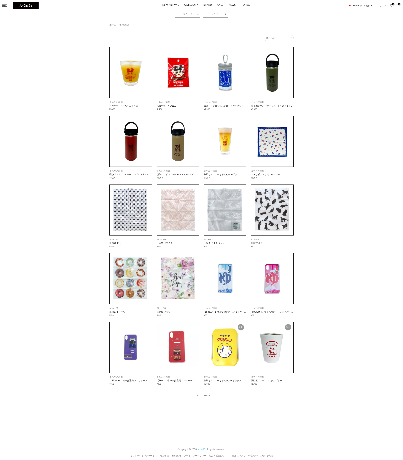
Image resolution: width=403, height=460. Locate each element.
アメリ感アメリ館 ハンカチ (265, 174)
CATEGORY (191, 5)
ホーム (112, 24)
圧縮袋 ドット (116, 243)
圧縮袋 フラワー (165, 311)
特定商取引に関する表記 (260, 455)
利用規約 (176, 455)
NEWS (232, 5)
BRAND (207, 5)
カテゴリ (215, 14)
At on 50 (114, 239)
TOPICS (245, 5)
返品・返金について (219, 455)
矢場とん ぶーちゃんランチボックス (222, 380)
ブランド (187, 14)
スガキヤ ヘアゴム (166, 105)
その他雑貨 (123, 24)
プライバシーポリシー (195, 455)
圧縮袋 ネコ (257, 243)
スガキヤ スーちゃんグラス (123, 105)
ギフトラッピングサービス (143, 455)
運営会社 (164, 455)
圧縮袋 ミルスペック (214, 243)
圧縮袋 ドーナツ (117, 311)
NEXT (207, 395)
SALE (220, 5)
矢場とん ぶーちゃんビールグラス (221, 174)
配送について (238, 455)
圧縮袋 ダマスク (165, 243)
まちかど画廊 (116, 102)
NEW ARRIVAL (170, 5)
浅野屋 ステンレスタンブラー (266, 380)
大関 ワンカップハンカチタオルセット (224, 105)
